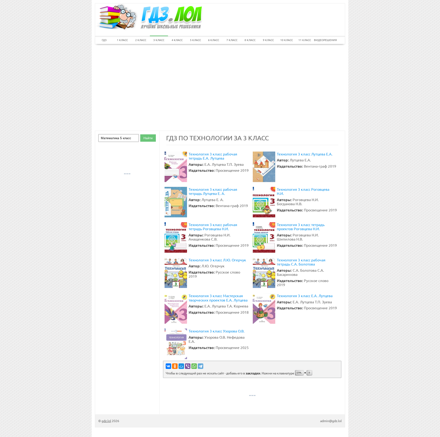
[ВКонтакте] (168, 366)
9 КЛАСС (268, 40)
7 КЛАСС (231, 40)
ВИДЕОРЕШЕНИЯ (323, 40)
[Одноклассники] (175, 366)
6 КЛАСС (213, 40)
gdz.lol (106, 421)
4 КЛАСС (177, 40)
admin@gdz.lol (331, 421)
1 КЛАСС (122, 40)
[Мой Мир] (181, 366)
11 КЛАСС (304, 40)
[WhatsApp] (194, 366)
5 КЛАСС (195, 40)
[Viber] (187, 366)
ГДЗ (104, 40)
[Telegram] (200, 366)
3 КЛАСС (158, 40)
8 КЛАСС (250, 40)
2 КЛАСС (140, 40)
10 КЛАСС (286, 40)
